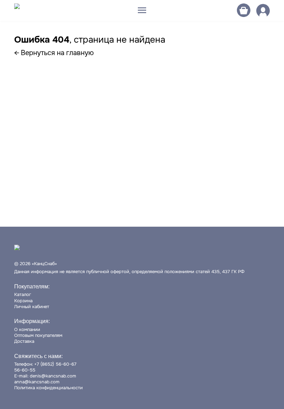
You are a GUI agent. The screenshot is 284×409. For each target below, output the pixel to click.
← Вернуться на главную (54, 53)
